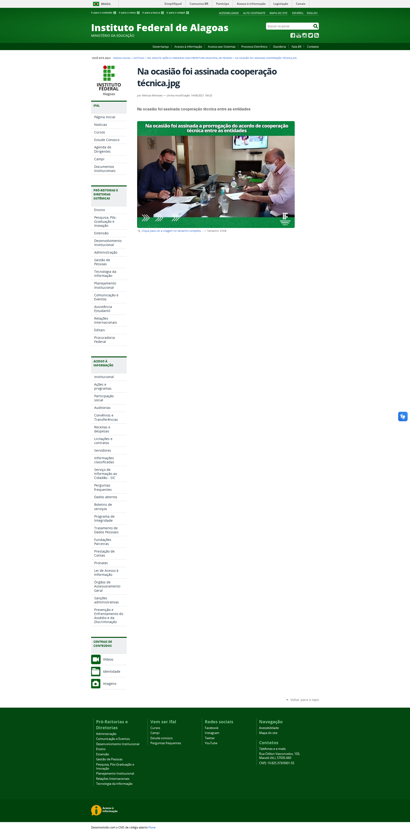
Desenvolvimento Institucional (117, 744)
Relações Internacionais (112, 779)
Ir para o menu (129, 12)
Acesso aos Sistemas (222, 46)
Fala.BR (296, 46)
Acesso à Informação (188, 46)
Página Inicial (121, 58)
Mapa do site (278, 13)
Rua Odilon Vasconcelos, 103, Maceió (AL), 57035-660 (279, 756)
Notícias (138, 58)
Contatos (313, 46)
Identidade (111, 671)
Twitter (310, 35)
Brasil (106, 4)
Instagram (304, 35)
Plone (152, 827)
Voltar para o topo (304, 699)
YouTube (298, 35)
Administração (106, 734)
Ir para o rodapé (177, 12)
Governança (161, 46)
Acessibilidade (229, 13)
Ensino (101, 749)
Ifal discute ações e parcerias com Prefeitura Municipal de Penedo (189, 58)
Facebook (292, 35)
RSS (316, 35)
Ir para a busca (152, 12)
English (312, 13)
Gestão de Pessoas (109, 759)
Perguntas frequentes (165, 743)
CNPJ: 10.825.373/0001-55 (276, 763)
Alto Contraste (254, 13)
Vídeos (108, 659)
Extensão (102, 754)
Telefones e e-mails (272, 749)
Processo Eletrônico (254, 46)
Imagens (109, 683)
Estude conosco (161, 738)
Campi (154, 733)
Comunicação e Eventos (113, 739)
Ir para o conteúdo (103, 12)
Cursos (155, 728)
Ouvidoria (279, 46)
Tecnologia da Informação (114, 784)
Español (298, 13)
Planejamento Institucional (115, 773)
